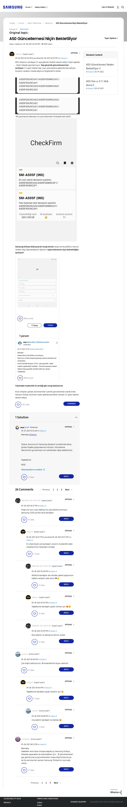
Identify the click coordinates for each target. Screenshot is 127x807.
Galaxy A (64, 58)
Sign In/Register (108, 7)
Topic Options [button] (110, 38)
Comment (71, 404)
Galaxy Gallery (40, 7)
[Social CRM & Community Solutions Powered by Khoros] (116, 791)
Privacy (7, 803)
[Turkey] (12, 7)
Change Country (78, 802)
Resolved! (24, 29)
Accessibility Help (12, 799)
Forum (28, 7)
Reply (66, 476)
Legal (39, 803)
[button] (75, 53)
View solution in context (31, 469)
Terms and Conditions (47, 799)
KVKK (39, 805)
